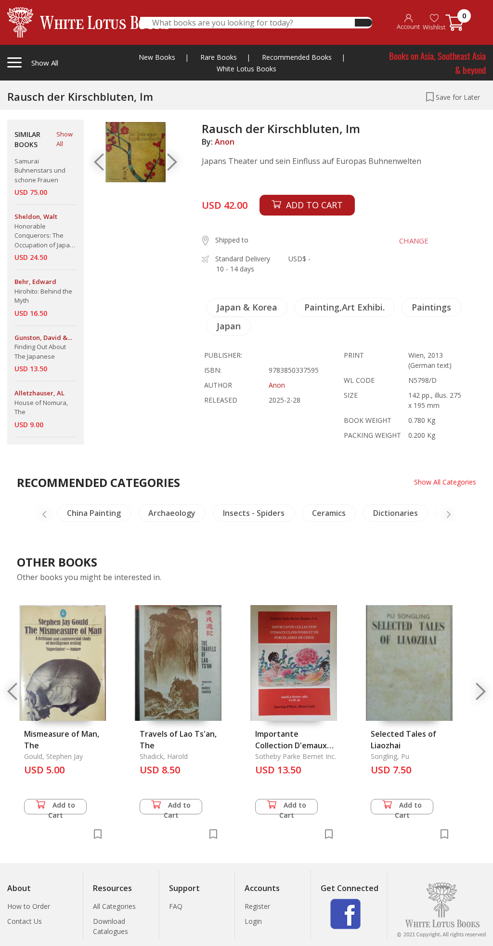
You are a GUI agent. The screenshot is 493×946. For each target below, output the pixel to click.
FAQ (175, 906)
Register (257, 906)
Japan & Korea (247, 307)
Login (253, 921)
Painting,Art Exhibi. (344, 307)
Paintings (431, 307)
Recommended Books (297, 57)
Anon (224, 141)
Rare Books (218, 57)
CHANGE (413, 240)
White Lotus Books (246, 68)
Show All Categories (445, 482)
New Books (157, 57)
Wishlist (434, 27)
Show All (64, 139)
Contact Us (24, 921)
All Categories (114, 906)
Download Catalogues (110, 926)
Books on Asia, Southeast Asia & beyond (437, 62)
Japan (229, 326)
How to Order (28, 906)
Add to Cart (62, 807)
